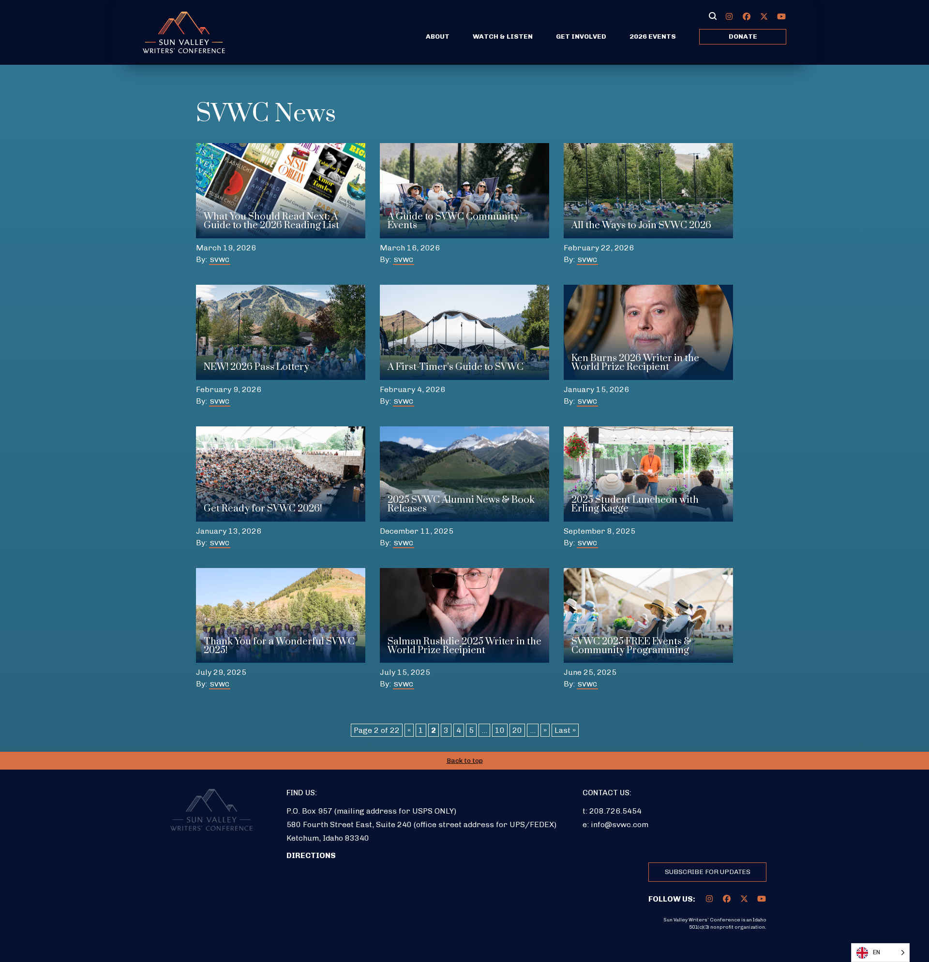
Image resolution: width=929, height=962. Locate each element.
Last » (565, 730)
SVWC (219, 260)
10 (500, 730)
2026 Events (652, 36)
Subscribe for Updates (707, 872)
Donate (743, 36)
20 (517, 730)
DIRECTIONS (311, 855)
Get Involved (581, 36)
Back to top (465, 761)
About (438, 36)
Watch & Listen (503, 36)
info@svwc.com (619, 824)
